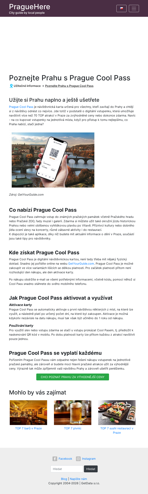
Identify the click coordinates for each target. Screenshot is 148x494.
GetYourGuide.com (81, 263)
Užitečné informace (27, 86)
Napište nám (78, 479)
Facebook (65, 458)
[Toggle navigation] (134, 8)
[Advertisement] (74, 44)
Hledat (90, 469)
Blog (64, 479)
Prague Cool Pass (21, 107)
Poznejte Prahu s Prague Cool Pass (69, 86)
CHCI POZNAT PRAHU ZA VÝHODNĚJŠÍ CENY (73, 377)
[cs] (121, 7)
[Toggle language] (121, 8)
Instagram (89, 458)
